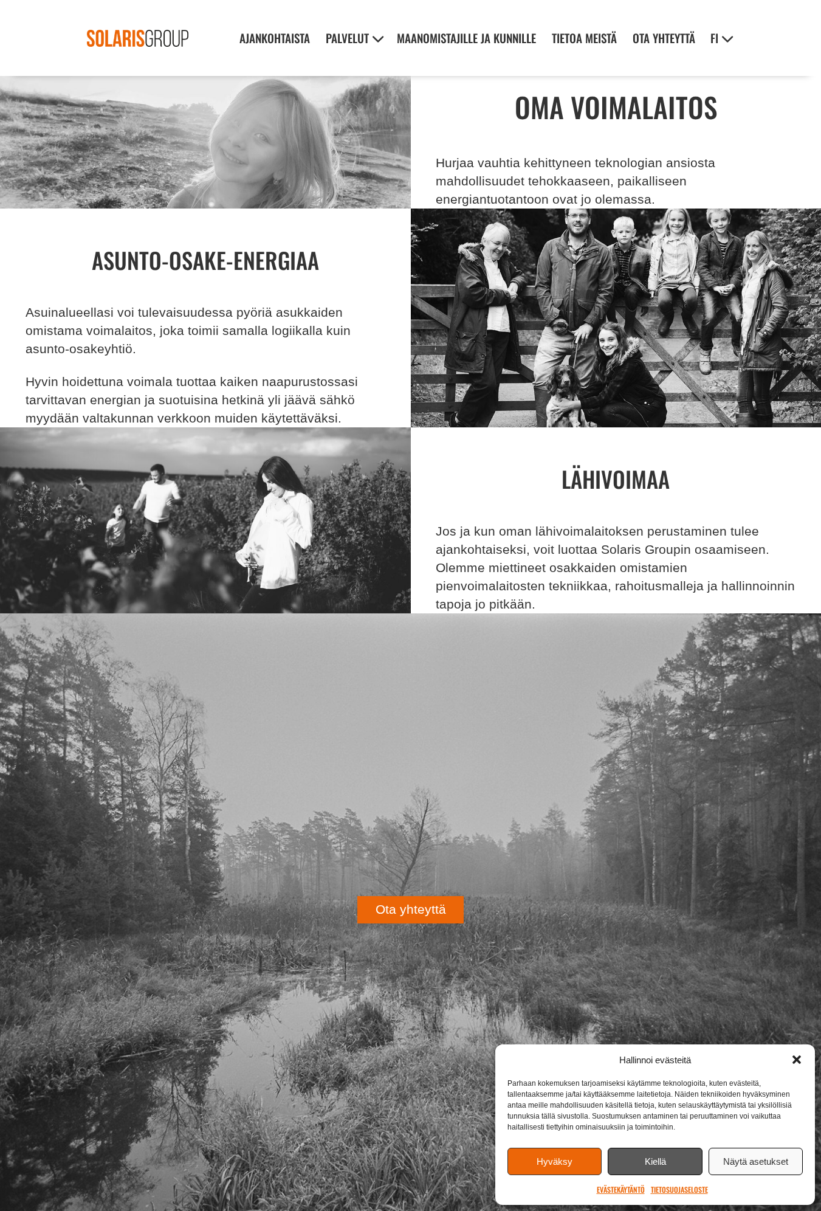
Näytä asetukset (755, 1161)
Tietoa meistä (584, 38)
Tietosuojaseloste (679, 1189)
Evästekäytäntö (621, 1189)
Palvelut (347, 38)
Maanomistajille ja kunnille (466, 38)
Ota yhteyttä (664, 38)
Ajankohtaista (274, 38)
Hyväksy (554, 1161)
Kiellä (655, 1161)
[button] (797, 1060)
